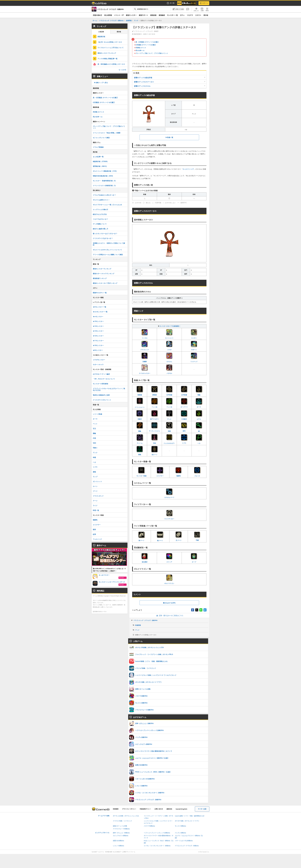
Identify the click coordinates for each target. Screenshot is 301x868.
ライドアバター (169, 519)
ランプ (95, 476)
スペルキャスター (144, 373)
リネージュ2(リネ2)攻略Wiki (184, 841)
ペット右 (169, 407)
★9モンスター (98, 350)
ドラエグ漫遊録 (98, 147)
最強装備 (153, 15)
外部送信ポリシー (145, 809)
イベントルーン (140, 407)
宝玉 (94, 428)
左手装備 (184, 395)
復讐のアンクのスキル (142, 86)
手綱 (197, 540)
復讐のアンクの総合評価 (143, 77)
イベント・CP (119, 15)
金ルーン (154, 454)
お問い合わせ (158, 809)
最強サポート (143, 15)
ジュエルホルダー (169, 443)
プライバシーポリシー (129, 809)
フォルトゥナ (97, 539)
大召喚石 (184, 419)
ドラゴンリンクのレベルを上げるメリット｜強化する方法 (109, 389)
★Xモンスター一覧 (99, 307)
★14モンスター (98, 326)
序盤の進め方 (97, 15)
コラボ (169, 350)
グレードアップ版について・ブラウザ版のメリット (152, 53)
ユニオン (194, 338)
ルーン (95, 486)
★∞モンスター (98, 316)
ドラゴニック (144, 350)
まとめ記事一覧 (98, 156)
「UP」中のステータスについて (104, 379)
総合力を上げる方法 (100, 214)
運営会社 (169, 809)
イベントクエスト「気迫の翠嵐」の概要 (106, 133)
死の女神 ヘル (140, 50)
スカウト (198, 15)
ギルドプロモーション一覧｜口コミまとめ (107, 204)
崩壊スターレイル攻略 (120, 826)
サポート (194, 350)
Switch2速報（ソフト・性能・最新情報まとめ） (190, 816)
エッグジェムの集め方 (100, 209)
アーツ (95, 501)
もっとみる (122, 69)
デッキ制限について (100, 224)
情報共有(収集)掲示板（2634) (103, 176)
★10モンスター (98, 345)
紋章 (94, 534)
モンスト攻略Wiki (180, 826)
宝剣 (154, 443)
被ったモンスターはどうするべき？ (105, 233)
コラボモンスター (99, 360)
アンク (169, 419)
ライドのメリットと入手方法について (111, 47)
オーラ (199, 407)
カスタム (169, 361)
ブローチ (197, 476)
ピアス (199, 419)
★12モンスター (98, 336)
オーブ (194, 562)
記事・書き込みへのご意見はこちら (171, 615)
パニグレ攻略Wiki (180, 833)
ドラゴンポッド (98, 496)
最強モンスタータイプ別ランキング (105, 283)
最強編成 (162, 15)
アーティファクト (154, 431)
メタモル (169, 373)
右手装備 (169, 395)
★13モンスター (98, 331)
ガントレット (97, 481)
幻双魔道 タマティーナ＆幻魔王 (146, 45)
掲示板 (206, 15)
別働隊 (145, 361)
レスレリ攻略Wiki (118, 846)
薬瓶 (139, 454)
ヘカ (199, 443)
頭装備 (140, 395)
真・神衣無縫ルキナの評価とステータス (111, 64)
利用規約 (116, 809)
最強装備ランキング (100, 278)
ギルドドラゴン (169, 583)
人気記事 (101, 32)
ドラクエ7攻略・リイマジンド (122, 821)
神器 (169, 431)
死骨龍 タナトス (141, 47)
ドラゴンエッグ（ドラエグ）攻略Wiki (145, 620)
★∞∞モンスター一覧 (100, 312)
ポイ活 (172, 3)
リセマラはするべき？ (100, 219)
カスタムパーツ (169, 497)
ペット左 (154, 407)
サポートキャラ (98, 364)
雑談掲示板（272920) (100, 161)
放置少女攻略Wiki (118, 841)
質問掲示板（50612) (100, 166)
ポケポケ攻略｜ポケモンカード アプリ (187, 821)
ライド (95, 505)
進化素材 (144, 562)
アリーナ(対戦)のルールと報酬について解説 (108, 254)
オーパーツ (184, 407)
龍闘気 (178, 476)
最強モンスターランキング (107, 53)
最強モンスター (131, 15)
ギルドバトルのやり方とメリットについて (107, 250)
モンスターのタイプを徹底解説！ (170, 326)
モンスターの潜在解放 (100, 383)
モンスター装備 (141, 476)
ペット (95, 423)
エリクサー (160, 476)
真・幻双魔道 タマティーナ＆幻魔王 (147, 42)
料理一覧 (96, 510)
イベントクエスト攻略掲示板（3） (105, 185)
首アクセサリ (154, 419)
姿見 (184, 431)
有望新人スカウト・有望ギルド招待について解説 (109, 244)
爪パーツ (178, 540)
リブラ (184, 443)
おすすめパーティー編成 (101, 374)
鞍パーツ (160, 540)
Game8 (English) (181, 809)
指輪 (199, 395)
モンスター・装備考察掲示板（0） (105, 180)
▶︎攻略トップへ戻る (101, 82)
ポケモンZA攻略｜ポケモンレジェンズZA (126, 816)
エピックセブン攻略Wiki (120, 836)
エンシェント (169, 338)
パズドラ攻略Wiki (149, 826)
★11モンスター (98, 340)
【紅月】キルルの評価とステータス (110, 42)
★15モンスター (98, 321)
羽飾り (95, 448)
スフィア (169, 562)
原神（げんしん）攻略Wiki (121, 833)
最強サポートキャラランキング (103, 273)
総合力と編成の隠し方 (100, 229)
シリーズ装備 (97, 414)
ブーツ (95, 491)
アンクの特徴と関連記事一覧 (107, 58)
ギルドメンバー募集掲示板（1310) (105, 171)
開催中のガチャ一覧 (100, 292)
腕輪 (139, 431)
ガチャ (182, 15)
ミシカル (144, 338)
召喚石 (140, 419)
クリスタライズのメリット (102, 400)
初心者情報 (108, 15)
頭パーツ (141, 540)
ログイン (205, 3)
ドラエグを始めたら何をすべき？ (104, 195)
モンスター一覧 (172, 15)
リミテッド (194, 361)
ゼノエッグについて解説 (101, 137)
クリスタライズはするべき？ (103, 238)
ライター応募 (202, 809)
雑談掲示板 (101, 36)
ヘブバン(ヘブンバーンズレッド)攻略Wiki (157, 833)
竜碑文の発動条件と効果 (101, 395)
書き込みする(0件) (169, 603)
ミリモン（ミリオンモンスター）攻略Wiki (157, 846)
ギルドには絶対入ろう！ (101, 200)
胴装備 (154, 395)
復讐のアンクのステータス (144, 82)
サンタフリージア (188, 169)
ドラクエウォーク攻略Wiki (121, 829)
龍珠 (94, 529)
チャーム (140, 443)
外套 (94, 438)
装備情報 (138, 625)
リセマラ (190, 15)
